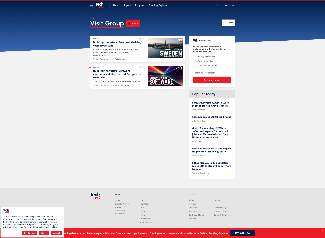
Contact (192, 218)
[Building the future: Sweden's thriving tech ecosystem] (165, 48)
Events (217, 200)
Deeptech (144, 211)
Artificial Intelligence (148, 222)
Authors (192, 204)
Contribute (193, 207)
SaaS (142, 207)
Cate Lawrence (198, 141)
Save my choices (212, 80)
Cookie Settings (220, 207)
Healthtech (144, 204)
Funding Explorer (158, 5)
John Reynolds (198, 110)
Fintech (143, 200)
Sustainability (145, 218)
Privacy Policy (220, 211)
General (96, 39)
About (191, 200)
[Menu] (91, 6)
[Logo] (101, 5)
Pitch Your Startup (196, 215)
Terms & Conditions (222, 215)
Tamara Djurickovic (101, 59)
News (116, 5)
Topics (127, 5)
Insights (139, 5)
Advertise (193, 211)
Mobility (143, 215)
